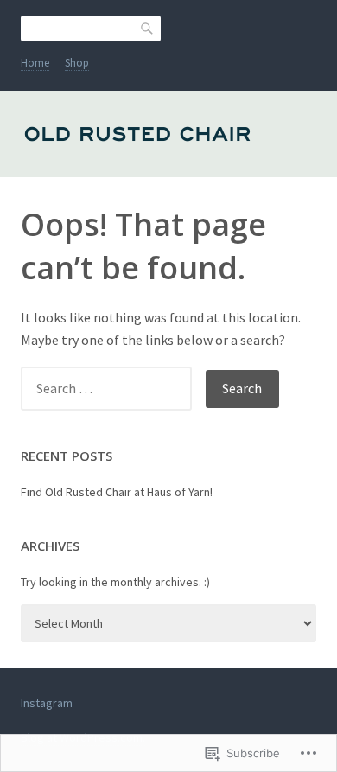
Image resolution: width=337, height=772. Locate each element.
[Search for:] (113, 388)
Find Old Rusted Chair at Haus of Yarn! (117, 492)
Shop (77, 62)
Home (35, 62)
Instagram (47, 703)
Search (148, 27)
